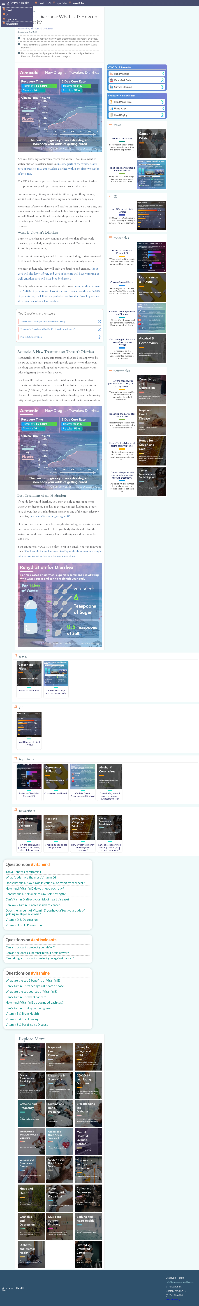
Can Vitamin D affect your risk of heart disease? (37, 899)
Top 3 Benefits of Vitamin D (24, 872)
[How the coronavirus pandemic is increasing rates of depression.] (29, 839)
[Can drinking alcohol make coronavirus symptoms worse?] (109, 787)
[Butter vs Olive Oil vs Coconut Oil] (29, 787)
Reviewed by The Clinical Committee (35, 28)
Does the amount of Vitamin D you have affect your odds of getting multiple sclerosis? (45, 912)
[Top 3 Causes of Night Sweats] (29, 736)
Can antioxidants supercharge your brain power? (37, 953)
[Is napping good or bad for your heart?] (56, 839)
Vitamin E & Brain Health (22, 1013)
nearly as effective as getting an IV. (50, 516)
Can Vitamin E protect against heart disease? (35, 986)
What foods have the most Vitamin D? (31, 877)
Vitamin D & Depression (22, 919)
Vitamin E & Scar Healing (22, 1019)
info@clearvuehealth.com (180, 1282)
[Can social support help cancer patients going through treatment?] (109, 839)
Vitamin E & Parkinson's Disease (27, 1024)
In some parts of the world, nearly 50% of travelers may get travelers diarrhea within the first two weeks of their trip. (58, 169)
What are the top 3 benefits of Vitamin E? (33, 980)
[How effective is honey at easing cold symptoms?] (82, 839)
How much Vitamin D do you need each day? (35, 888)
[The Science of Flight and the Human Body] (56, 685)
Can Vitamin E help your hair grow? (28, 1008)
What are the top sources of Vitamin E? (31, 991)
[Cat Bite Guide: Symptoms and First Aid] (82, 787)
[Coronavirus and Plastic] (56, 787)
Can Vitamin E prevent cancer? (26, 997)
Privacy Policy (173, 1299)
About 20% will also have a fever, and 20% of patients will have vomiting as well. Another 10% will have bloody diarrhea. (58, 273)
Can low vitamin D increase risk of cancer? (33, 905)
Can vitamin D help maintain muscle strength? (36, 894)
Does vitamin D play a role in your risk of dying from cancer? (45, 883)
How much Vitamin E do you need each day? (34, 1002)
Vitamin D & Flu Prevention (24, 925)
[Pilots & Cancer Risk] (29, 685)
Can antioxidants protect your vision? (30, 947)
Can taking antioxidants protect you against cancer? (40, 958)
